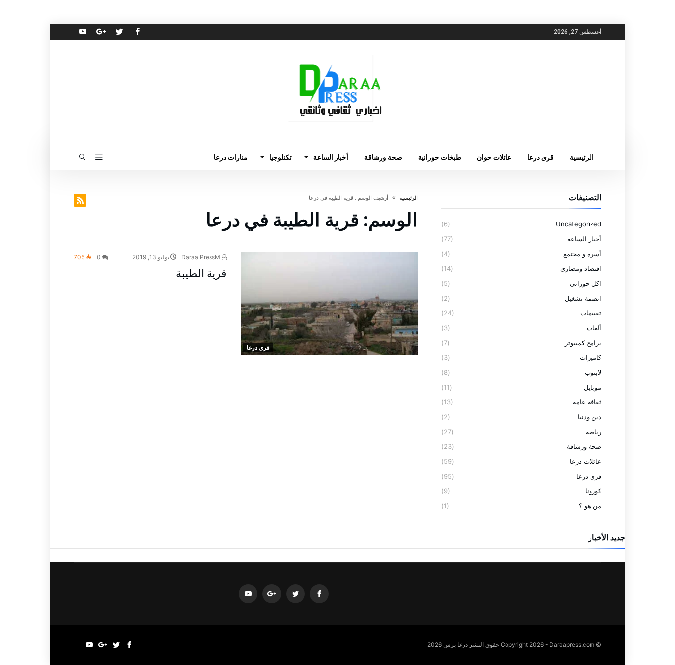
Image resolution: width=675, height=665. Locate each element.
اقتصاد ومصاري (580, 268)
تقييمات (590, 313)
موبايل (592, 387)
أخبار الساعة (584, 239)
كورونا (593, 491)
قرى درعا (258, 347)
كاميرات (590, 357)
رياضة (593, 432)
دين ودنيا (589, 417)
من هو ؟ (590, 506)
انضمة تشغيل (583, 298)
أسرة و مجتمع (582, 254)
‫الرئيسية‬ (408, 198)
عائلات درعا (585, 461)
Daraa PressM (201, 257)
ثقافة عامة (587, 402)
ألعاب (594, 328)
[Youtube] (82, 32)
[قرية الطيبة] (329, 303)
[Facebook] (137, 32)
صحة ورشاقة (584, 446)
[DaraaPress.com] (337, 54)
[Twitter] (119, 32)
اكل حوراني (585, 283)
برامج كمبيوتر (583, 343)
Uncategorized (578, 224)
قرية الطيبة (201, 273)
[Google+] (101, 32)
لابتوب (593, 372)
